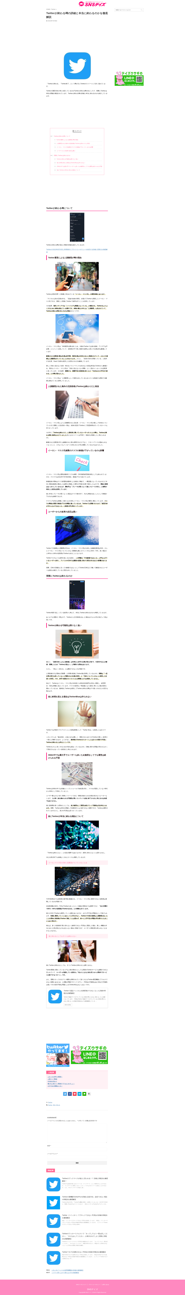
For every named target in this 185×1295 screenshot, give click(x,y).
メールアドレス (52, 1153)
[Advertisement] (77, 37)
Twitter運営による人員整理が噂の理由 (66, 140)
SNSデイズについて (81, 1284)
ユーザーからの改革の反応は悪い (65, 150)
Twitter (50, 1102)
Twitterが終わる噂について (61, 136)
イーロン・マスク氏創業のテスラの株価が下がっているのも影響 (73, 147)
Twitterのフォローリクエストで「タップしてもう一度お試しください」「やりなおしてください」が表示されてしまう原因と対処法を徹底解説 (84, 1236)
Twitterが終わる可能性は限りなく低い (66, 159)
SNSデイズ (92, 1289)
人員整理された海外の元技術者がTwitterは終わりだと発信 (72, 143)
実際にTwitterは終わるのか (61, 155)
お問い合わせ (105, 1284)
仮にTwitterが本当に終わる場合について (67, 170)
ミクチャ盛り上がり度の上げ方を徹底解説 (65, 1273)
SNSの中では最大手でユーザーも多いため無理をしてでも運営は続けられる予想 (78, 166)
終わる (58, 1105)
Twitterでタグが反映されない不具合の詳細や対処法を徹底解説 (84, 1252)
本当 (54, 1105)
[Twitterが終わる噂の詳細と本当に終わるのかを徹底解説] (79, 1094)
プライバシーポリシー (94, 1284)
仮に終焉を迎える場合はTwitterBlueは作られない (69, 162)
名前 (49, 1145)
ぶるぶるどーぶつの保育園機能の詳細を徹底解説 (67, 1270)
